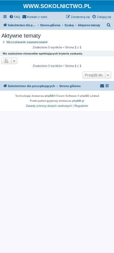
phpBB (49, 95)
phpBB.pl (78, 100)
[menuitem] (14, 17)
